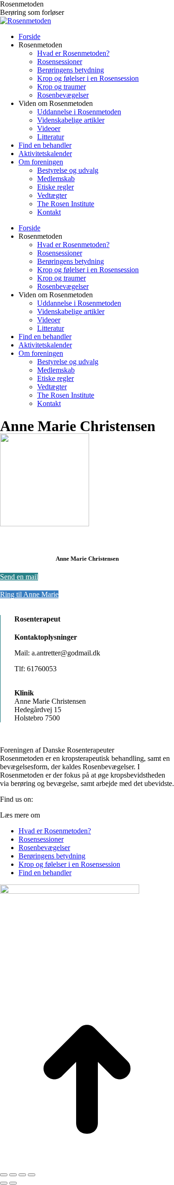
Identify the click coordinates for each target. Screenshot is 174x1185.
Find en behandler (45, 873)
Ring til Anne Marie (29, 594)
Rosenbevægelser (44, 847)
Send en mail (19, 577)
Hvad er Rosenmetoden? (55, 831)
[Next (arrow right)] (13, 1183)
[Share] (13, 1174)
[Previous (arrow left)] (3, 1183)
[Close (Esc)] (3, 1174)
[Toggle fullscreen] (22, 1174)
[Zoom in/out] (31, 1174)
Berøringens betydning (52, 856)
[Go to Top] (87, 1164)
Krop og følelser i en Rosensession (69, 864)
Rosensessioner (41, 839)
